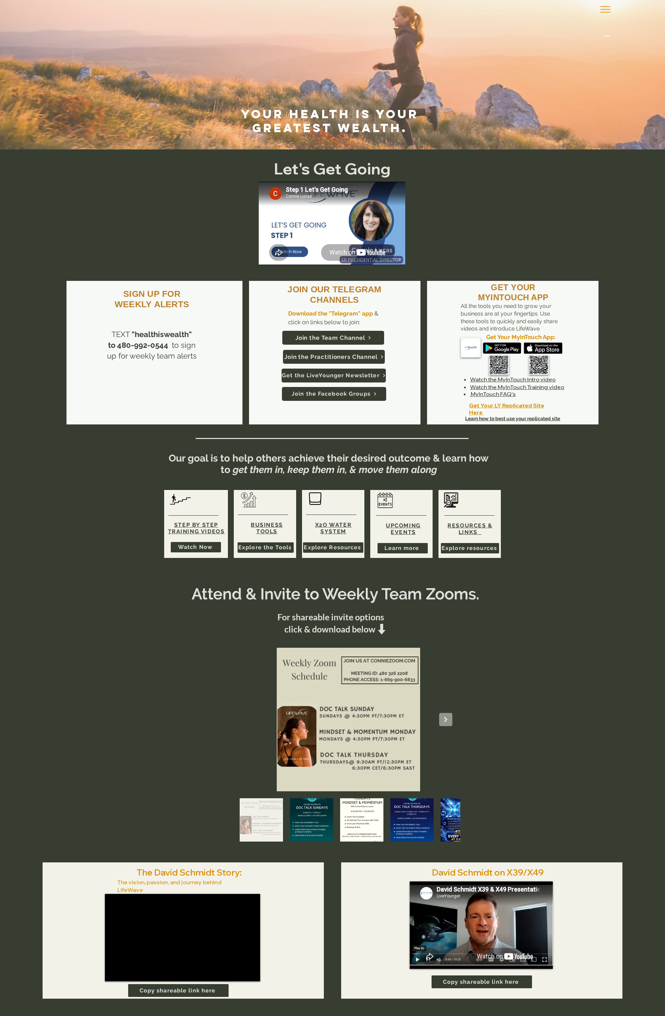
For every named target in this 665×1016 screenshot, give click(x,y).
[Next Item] (445, 719)
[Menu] (605, 9)
